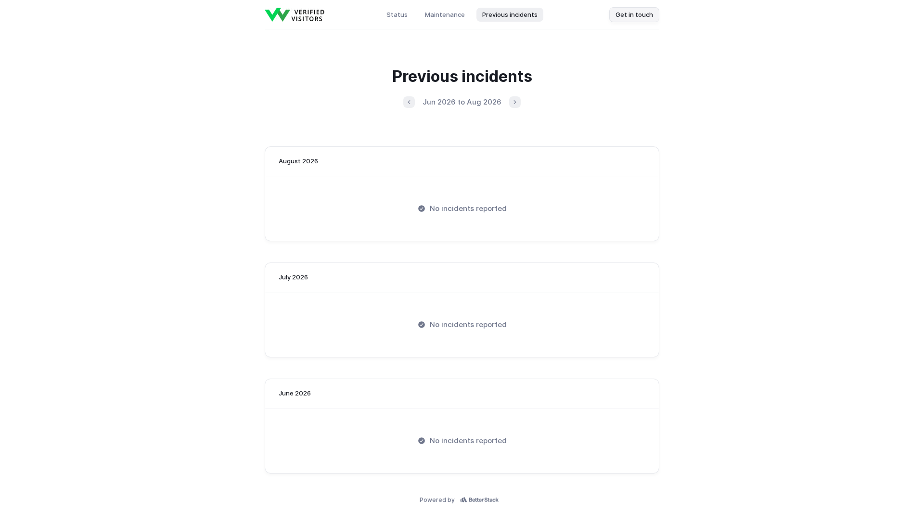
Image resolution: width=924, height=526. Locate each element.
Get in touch (634, 14)
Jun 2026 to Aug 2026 (462, 101)
